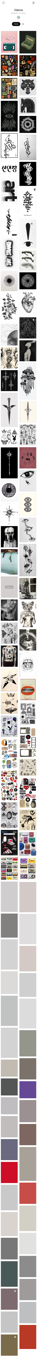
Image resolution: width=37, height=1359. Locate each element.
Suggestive (9, 587)
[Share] (23, 24)
